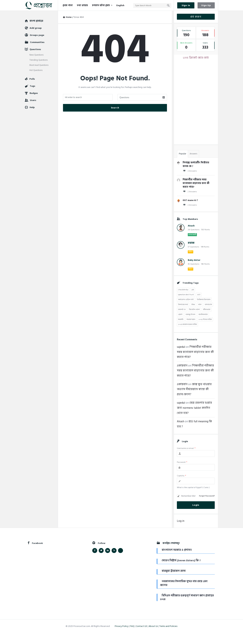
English (120, 5)
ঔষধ (193, 304)
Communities (37, 42)
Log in (180, 521)
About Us (153, 626)
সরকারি (180, 319)
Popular (182, 154)
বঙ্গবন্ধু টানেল (190, 314)
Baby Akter (194, 260)
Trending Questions (38, 60)
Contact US (141, 626)
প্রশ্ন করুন (195, 17)
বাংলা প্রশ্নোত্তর (36, 21)
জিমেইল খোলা (194, 309)
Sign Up (206, 5)
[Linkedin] (107, 550)
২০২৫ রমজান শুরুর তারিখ (187, 324)
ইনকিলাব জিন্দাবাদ (203, 299)
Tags (32, 86)
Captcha (181, 475)
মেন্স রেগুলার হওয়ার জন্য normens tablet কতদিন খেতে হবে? (194, 407)
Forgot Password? (207, 495)
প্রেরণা (180, 314)
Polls (32, 79)
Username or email (186, 448)
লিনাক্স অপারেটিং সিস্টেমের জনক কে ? (196, 164)
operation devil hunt (186, 294)
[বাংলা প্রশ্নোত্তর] (41, 5)
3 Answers (192, 171)
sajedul (181, 347)
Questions (35, 49)
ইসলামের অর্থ (183, 304)
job (193, 289)
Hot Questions (35, 70)
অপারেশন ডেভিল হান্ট (186, 299)
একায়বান (182, 365)
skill (198, 294)
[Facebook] (94, 550)
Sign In (186, 5)
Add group (36, 28)
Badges (34, 93)
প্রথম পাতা (68, 5)
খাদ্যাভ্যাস (208, 304)
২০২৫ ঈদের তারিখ (205, 319)
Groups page (37, 35)
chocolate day (183, 289)
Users (33, 100)
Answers (193, 154)
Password (182, 462)
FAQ (132, 626)
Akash (191, 226)
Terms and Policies (168, 626)
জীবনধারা (206, 309)
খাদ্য (200, 304)
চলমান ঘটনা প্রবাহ (101, 5)
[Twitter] (101, 550)
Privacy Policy (121, 626)
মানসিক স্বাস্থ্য (203, 314)
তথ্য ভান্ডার (82, 5)
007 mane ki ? (190, 200)
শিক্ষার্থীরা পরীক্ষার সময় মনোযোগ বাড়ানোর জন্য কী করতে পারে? (196, 183)
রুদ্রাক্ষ (191, 243)
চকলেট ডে (182, 309)
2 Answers (192, 191)
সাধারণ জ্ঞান (191, 319)
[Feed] (114, 550)
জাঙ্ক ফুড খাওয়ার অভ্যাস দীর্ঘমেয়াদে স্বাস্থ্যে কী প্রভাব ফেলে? (194, 389)
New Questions (36, 55)
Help (32, 107)
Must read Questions (38, 65)
